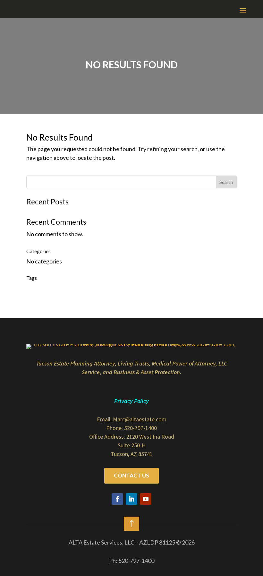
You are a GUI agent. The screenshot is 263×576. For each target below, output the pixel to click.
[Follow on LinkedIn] (131, 499)
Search (226, 182)
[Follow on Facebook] (117, 499)
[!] (131, 532)
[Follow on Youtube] (145, 499)
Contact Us (131, 475)
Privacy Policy (131, 401)
